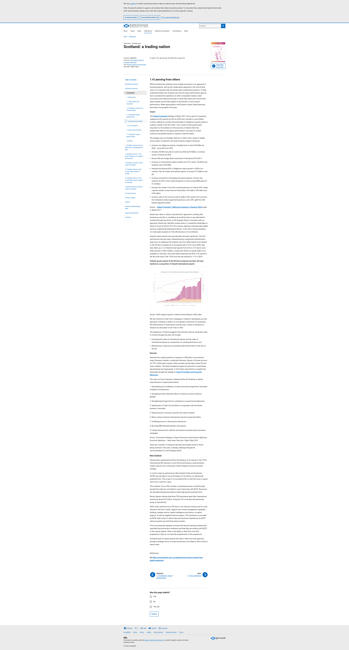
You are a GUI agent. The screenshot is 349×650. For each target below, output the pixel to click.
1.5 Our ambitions (132, 126)
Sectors (127, 202)
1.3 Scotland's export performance (133, 116)
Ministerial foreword (131, 84)
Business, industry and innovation (136, 64)
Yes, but (156, 607)
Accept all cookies (131, 17)
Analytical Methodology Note (132, 207)
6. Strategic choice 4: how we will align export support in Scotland (134, 180)
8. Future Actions (130, 193)
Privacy (181, 632)
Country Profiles (130, 198)
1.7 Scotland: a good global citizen (133, 135)
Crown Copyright (158, 632)
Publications (148, 31)
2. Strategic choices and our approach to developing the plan (134, 147)
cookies (133, 4)
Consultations (176, 31)
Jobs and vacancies (171, 632)
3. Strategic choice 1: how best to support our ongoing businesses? (134, 156)
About (125, 31)
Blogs (186, 31)
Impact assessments (131, 213)
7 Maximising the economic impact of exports (134, 188)
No (154, 602)
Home (125, 36)
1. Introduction (131, 97)
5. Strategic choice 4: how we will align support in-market (133, 171)
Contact (142, 632)
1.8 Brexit (130, 141)
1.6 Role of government (134, 130)
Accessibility (127, 632)
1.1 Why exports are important (133, 103)
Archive (135, 632)
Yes (154, 596)
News (139, 31)
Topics (132, 31)
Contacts (128, 217)
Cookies (149, 632)
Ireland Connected (160, 116)
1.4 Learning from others (134, 121)
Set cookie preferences (170, 17)
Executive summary (131, 88)
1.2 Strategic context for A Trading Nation (135, 109)
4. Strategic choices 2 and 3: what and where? (134, 164)
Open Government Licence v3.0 (155, 640)
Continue (154, 614)
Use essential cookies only (150, 17)
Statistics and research (162, 31)
